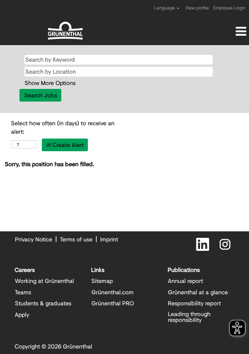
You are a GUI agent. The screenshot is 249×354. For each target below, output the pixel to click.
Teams (23, 292)
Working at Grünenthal (44, 280)
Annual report (185, 280)
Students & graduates (43, 303)
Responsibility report (194, 303)
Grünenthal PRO (112, 303)
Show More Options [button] (50, 83)
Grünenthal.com (112, 292)
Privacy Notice (33, 239)
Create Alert (67, 144)
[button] (207, 31)
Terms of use (76, 239)
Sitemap (102, 280)
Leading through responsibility (189, 317)
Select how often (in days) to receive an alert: (62, 127)
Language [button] (165, 7)
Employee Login (229, 7)
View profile (197, 7)
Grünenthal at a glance (198, 292)
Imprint (109, 239)
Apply (22, 314)
